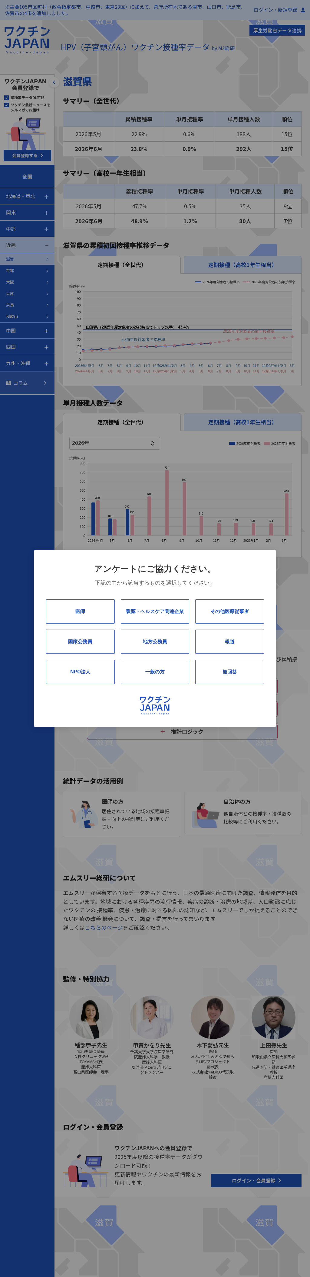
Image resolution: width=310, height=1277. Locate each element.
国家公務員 (80, 641)
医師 (80, 611)
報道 (230, 641)
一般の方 (155, 671)
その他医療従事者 (229, 611)
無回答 (230, 671)
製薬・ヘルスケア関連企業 (155, 611)
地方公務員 (155, 641)
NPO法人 (80, 671)
